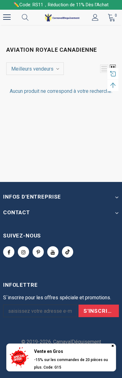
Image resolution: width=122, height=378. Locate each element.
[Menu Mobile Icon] (7, 17)
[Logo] (62, 17)
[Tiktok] (67, 252)
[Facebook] (8, 252)
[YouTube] (52, 252)
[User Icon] (95, 17)
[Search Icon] (31, 17)
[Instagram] (23, 252)
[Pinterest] (38, 252)
